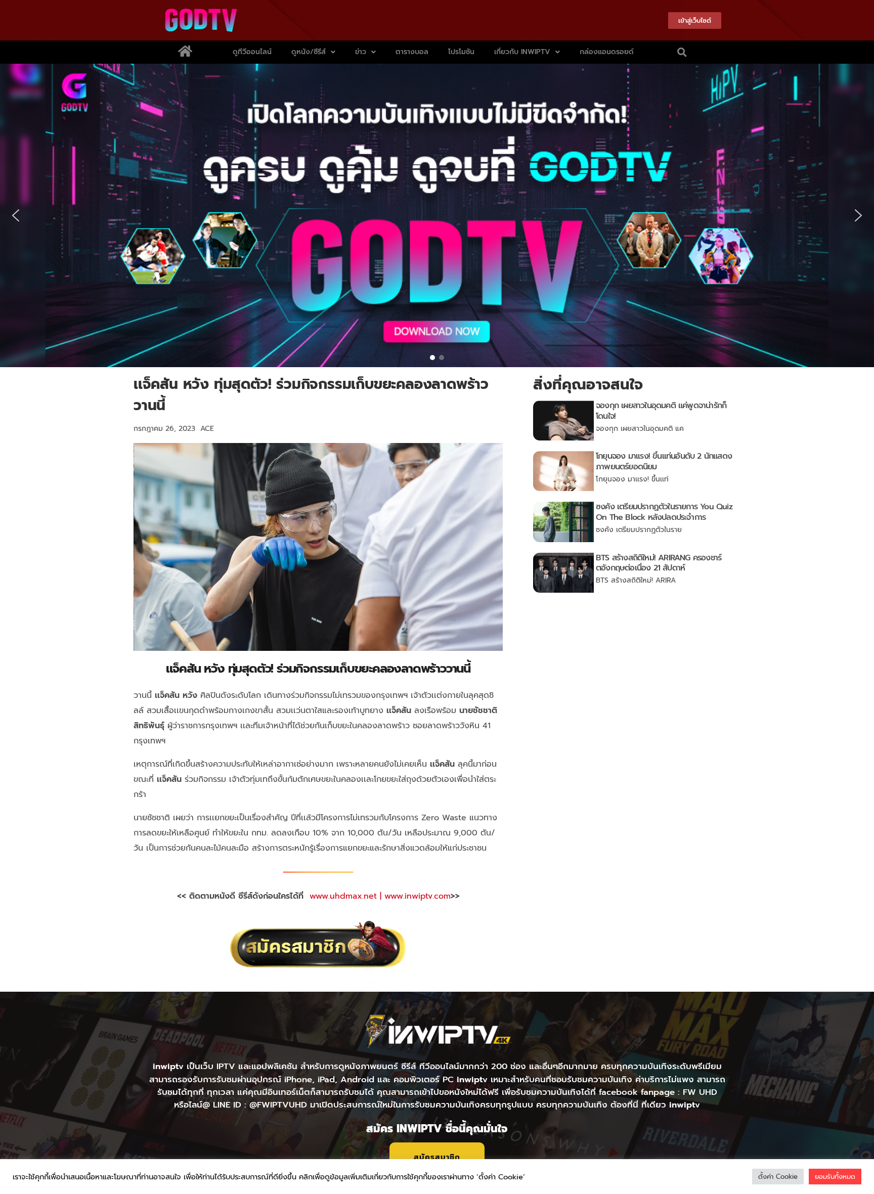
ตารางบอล (412, 52)
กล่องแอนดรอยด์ (607, 52)
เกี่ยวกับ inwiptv (522, 52)
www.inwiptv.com (417, 896)
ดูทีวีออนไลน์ (252, 52)
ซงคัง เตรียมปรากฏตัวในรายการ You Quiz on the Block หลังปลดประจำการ (664, 512)
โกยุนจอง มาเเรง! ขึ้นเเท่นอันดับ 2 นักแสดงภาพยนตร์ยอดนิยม (664, 461)
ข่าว (360, 52)
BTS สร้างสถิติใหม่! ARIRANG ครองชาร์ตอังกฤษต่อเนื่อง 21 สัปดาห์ (658, 563)
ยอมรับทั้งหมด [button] (835, 1176)
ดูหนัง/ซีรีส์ (308, 52)
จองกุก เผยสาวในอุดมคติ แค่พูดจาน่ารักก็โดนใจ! (661, 411)
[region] (437, 215)
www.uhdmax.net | (347, 896)
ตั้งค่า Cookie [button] (778, 1176)
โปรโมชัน (461, 52)
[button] (682, 52)
